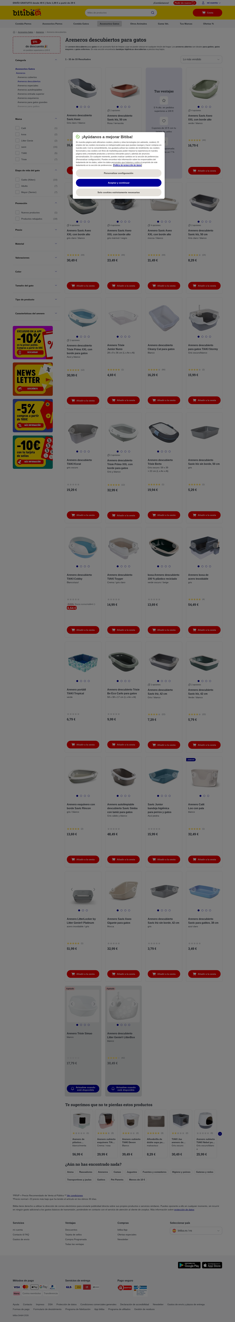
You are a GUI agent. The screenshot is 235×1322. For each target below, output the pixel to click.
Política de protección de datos (127, 165)
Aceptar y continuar (118, 182)
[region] (119, 165)
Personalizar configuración (118, 173)
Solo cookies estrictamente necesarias (119, 192)
